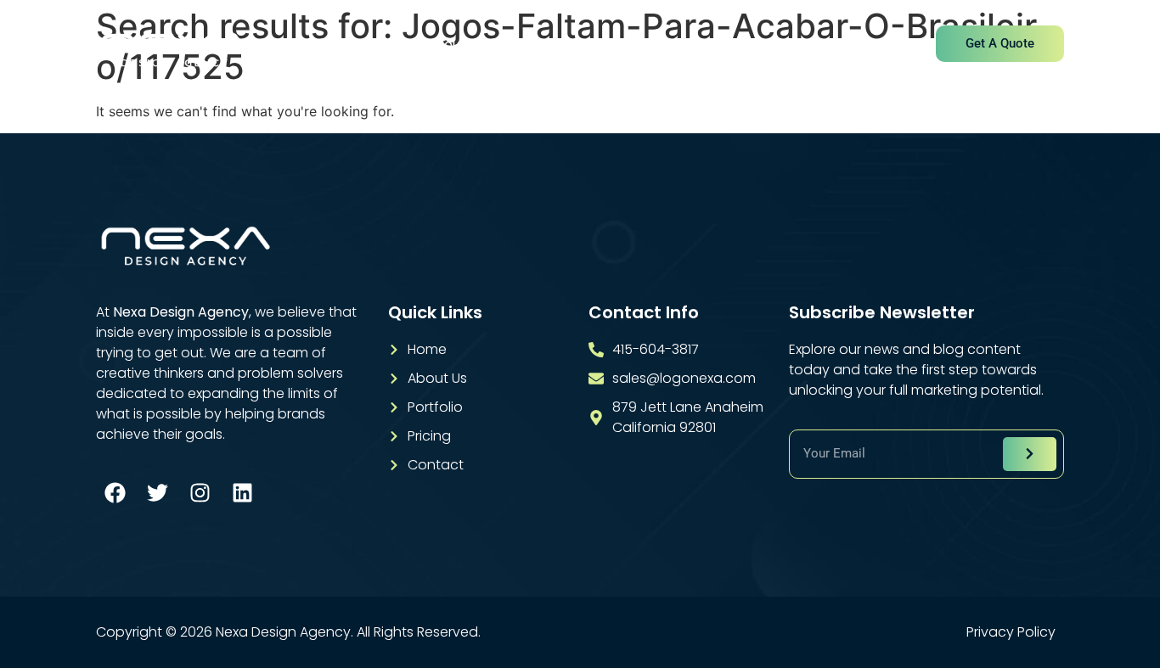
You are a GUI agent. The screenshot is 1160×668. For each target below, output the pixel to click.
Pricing (723, 44)
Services (548, 44)
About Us (455, 44)
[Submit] (1029, 454)
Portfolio (638, 44)
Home (371, 44)
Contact (808, 44)
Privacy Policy (1011, 632)
